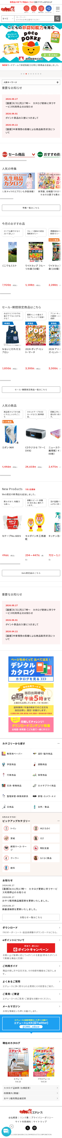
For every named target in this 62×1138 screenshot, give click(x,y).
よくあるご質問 (11, 981)
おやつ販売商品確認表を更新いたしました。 (26, 900)
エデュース (31, 1111)
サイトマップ (40, 1121)
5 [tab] (31, 73)
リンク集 (24, 1117)
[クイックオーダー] (48, 8)
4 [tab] (28, 73)
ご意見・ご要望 (11, 994)
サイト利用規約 (23, 1121)
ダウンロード (10, 927)
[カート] (33, 8)
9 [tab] (40, 73)
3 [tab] (26, 73)
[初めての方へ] (41, 8)
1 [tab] (21, 73)
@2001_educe (31, 1026)
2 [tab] (23, 73)
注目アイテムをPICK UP (31, 2)
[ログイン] (26, 8)
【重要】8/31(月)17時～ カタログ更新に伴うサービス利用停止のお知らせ (31, 105)
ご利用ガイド (10, 966)
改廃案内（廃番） (12, 1093)
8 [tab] (38, 73)
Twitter (27, 1128)
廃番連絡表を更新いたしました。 (20, 909)
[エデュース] (8, 9)
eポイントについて (14, 940)
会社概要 (12, 1117)
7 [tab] (35, 73)
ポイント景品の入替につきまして (22, 117)
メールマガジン (11, 1006)
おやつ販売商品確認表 (15, 1098)
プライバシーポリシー (42, 1117)
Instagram (34, 1128)
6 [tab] (33, 73)
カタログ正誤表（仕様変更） (17, 1087)
